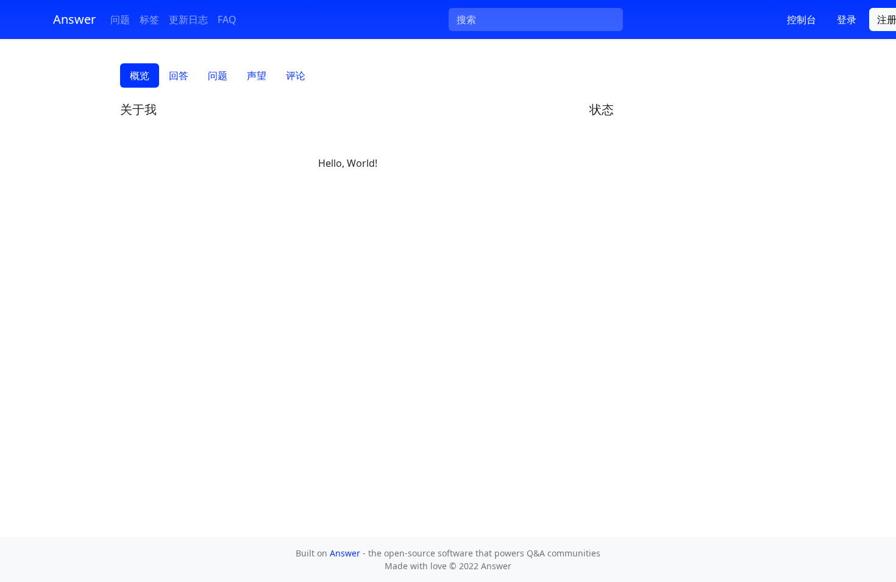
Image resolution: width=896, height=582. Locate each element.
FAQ (227, 19)
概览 (139, 75)
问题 (120, 19)
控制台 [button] (801, 19)
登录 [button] (846, 19)
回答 (178, 75)
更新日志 (188, 19)
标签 (149, 19)
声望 (256, 75)
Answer (346, 553)
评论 (295, 75)
